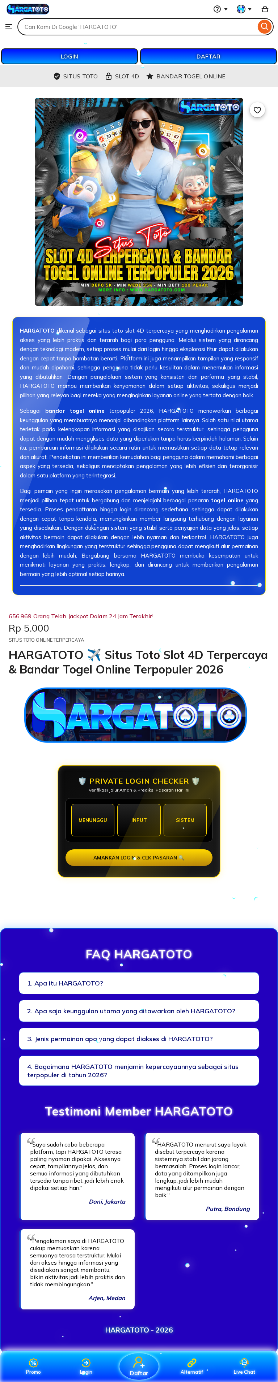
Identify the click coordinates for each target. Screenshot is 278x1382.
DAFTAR (208, 56)
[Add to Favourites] (257, 109)
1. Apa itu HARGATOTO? (65, 983)
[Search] (265, 26)
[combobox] (136, 26)
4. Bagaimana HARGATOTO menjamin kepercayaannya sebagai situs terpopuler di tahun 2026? (133, 1070)
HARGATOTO (37, 330)
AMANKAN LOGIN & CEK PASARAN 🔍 (139, 858)
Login (86, 1372)
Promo (33, 1372)
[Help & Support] (220, 9)
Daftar (139, 1372)
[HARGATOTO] (28, 14)
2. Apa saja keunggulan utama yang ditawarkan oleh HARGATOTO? (131, 1011)
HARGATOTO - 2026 (139, 1330)
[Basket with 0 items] (265, 9)
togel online (227, 500)
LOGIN (69, 56)
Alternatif (192, 1372)
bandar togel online (75, 410)
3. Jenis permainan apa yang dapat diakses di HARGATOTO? (120, 1039)
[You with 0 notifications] (244, 9)
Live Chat (244, 1372)
